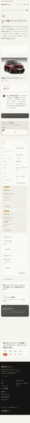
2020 (5, 351)
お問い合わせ (4, 397)
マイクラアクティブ (20, 10)
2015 (10, 354)
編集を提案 (22, 273)
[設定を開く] (24, 4)
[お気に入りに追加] (25, 78)
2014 (15, 354)
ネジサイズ (5, 173)
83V (11, 255)
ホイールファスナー (7, 164)
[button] (15, 115)
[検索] (18, 4)
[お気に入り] (21, 4)
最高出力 (4, 167)
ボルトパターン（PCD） (12, 34)
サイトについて (5, 394)
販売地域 (4, 161)
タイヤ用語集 (4, 388)
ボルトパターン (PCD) (7, 158)
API (2, 383)
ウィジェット (4, 386)
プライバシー (4, 399)
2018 (15, 351)
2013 (20, 354)
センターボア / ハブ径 (7, 151)
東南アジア (6, 88)
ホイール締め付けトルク (7, 179)
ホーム (2, 10)
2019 (10, 351)
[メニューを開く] (27, 4)
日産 (12, 10)
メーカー (8, 10)
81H (11, 214)
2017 (20, 351)
